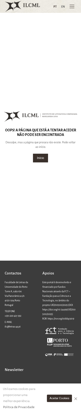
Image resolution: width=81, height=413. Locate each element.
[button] (40, 158)
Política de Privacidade (18, 407)
